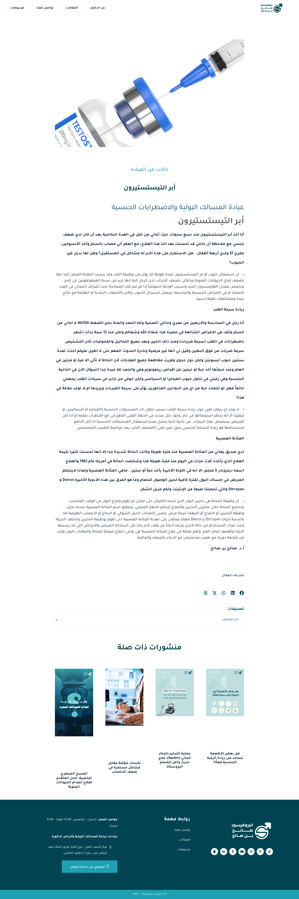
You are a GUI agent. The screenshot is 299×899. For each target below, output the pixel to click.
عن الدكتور (97, 8)
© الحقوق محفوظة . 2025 (149, 894)
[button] (242, 593)
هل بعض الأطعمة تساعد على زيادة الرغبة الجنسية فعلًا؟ (225, 758)
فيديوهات (17, 8)
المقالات (72, 8)
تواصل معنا (44, 8)
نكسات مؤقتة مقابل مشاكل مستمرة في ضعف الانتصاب (124, 768)
